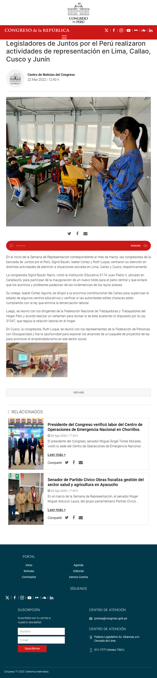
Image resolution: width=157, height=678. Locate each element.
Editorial (78, 571)
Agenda (78, 565)
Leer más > (57, 454)
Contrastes (29, 577)
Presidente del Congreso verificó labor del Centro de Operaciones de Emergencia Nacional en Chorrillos (95, 427)
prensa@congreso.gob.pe (110, 618)
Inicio (29, 565)
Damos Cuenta (78, 577)
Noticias (29, 571)
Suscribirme (32, 648)
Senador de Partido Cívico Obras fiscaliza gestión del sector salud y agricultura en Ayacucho (96, 482)
